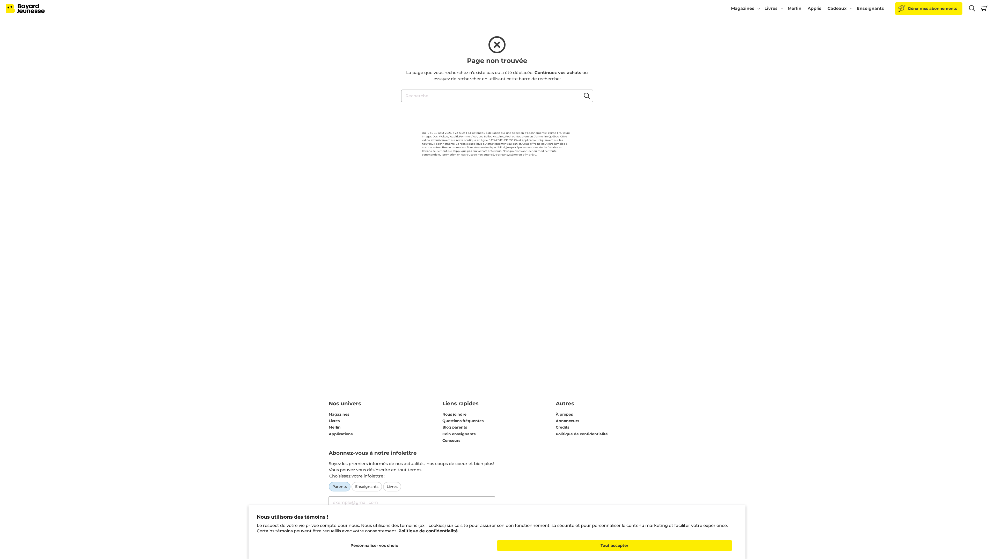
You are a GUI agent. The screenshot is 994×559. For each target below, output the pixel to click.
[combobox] (497, 96)
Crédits (562, 427)
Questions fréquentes (463, 420)
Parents (339, 486)
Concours (451, 440)
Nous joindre (454, 414)
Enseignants (366, 486)
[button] (744, 8)
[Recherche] (587, 95)
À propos (564, 414)
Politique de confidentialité (428, 530)
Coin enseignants (459, 434)
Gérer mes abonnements (932, 8)
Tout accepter (614, 545)
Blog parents (454, 427)
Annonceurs (567, 420)
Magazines (339, 414)
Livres (334, 420)
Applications (341, 434)
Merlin (335, 427)
